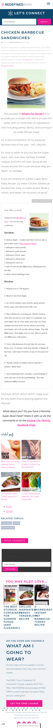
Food (16, 523)
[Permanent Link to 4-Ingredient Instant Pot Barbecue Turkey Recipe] (41, 603)
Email (9, 511)
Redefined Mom (16, 4)
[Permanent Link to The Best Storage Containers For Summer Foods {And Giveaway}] (11, 603)
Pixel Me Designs (31, 718)
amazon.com (28, 60)
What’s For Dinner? (32, 113)
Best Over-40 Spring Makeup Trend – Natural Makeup (10, 464)
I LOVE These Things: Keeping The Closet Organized (31, 496)
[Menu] (48, 4)
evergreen (8, 528)
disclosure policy (7, 66)
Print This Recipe (42, 201)
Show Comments (14, 540)
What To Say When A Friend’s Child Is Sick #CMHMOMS (31, 464)
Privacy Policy (31, 715)
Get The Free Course (24, 703)
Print (9, 506)
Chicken (26, 42)
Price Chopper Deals (28, 243)
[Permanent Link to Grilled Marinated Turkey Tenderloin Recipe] (26, 603)
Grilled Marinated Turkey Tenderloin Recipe (9, 496)
